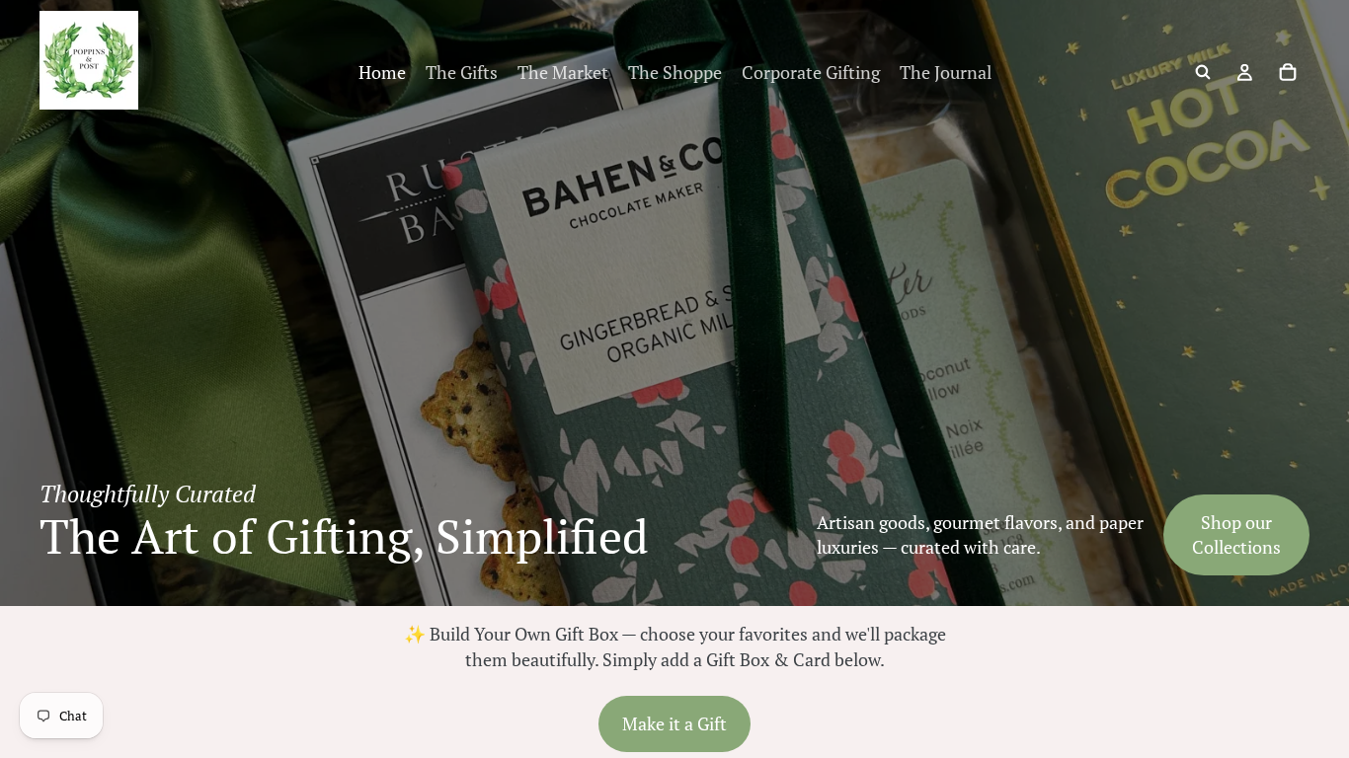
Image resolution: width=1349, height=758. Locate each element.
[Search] (1203, 72)
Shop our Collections (1236, 534)
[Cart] (1287, 72)
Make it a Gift (674, 723)
